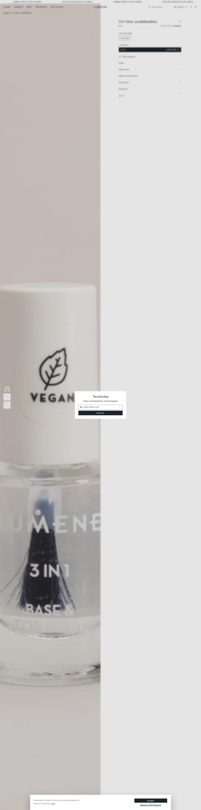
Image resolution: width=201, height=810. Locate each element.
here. (53, 804)
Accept (150, 801)
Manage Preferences (150, 805)
